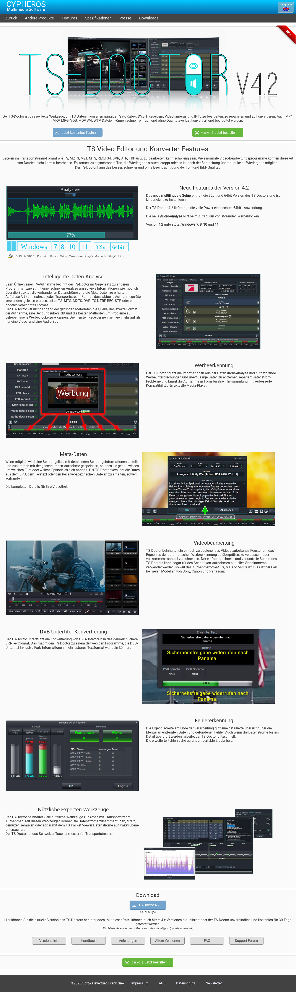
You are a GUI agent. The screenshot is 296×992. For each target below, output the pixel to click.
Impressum (139, 983)
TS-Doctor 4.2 (148, 905)
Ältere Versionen (167, 941)
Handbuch (89, 941)
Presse (125, 18)
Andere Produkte (39, 18)
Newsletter (214, 983)
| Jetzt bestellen (219, 133)
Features (69, 18)
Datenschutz (185, 983)
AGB (162, 983)
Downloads (148, 18)
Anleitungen (128, 941)
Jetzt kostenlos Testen (79, 133)
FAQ (207, 941)
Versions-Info (49, 941)
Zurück (11, 18)
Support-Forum (246, 941)
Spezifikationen (98, 18)
